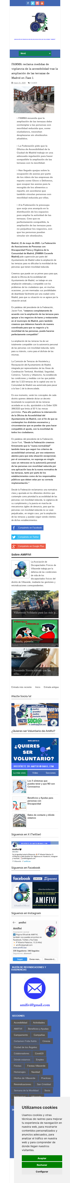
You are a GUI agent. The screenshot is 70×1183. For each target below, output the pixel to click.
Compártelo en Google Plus (31, 546)
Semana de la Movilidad (26, 1090)
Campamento (21, 1035)
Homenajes (20, 1072)
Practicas (46, 1078)
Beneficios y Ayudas (38, 1028)
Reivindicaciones (22, 1084)
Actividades (39, 1022)
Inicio (37, 687)
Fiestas (17, 1065)
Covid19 (33, 83)
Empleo (40, 1059)
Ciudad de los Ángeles (25, 1047)
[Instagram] (37, 3)
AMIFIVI (18, 1028)
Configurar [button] (42, 1171)
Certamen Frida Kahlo (25, 1041)
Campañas (39, 1035)
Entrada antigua (51, 687)
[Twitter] (33, 3)
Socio (47, 1090)
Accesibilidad (20, 1022)
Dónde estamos (22, 1059)
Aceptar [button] (42, 1158)
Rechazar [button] (42, 1165)
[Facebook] (28, 3)
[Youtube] (42, 3)
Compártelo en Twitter (28, 537)
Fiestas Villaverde (36, 1065)
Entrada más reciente (21, 687)
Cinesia (46, 1041)
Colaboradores (21, 1053)
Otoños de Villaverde (24, 1078)
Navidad (35, 1072)
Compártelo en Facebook (30, 527)
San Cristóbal (44, 1084)
